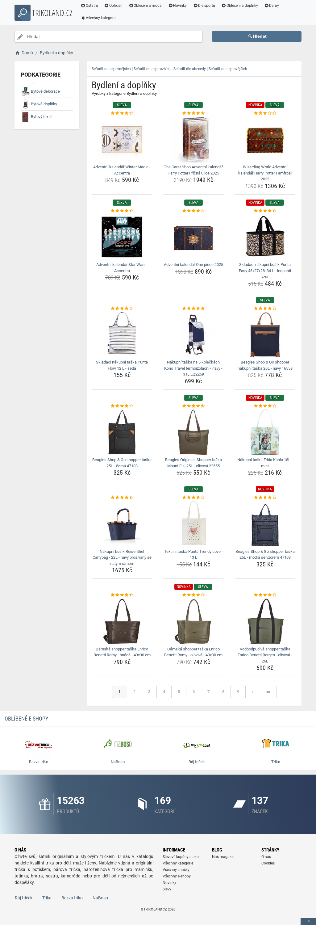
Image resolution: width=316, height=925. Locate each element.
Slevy (167, 889)
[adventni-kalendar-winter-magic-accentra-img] (122, 139)
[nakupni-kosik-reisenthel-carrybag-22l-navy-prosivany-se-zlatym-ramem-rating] (122, 497)
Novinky (180, 5)
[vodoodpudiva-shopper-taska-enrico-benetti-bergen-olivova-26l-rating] (265, 595)
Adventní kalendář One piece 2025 (193, 264)
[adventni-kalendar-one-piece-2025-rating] (194, 211)
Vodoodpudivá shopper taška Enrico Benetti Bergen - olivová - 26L (265, 655)
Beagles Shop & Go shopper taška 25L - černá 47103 (122, 462)
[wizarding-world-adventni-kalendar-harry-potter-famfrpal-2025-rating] (265, 113)
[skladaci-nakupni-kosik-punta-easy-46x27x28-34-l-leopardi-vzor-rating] (265, 211)
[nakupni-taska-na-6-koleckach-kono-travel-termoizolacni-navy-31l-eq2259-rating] (194, 308)
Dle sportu (206, 5)
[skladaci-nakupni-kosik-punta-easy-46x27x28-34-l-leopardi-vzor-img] (265, 237)
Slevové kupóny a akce (181, 857)
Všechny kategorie (101, 18)
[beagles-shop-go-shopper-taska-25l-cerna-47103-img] (122, 432)
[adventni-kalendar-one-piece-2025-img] (194, 237)
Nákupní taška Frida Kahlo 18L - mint (265, 462)
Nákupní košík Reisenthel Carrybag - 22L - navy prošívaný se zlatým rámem (122, 557)
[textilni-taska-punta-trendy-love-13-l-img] (194, 524)
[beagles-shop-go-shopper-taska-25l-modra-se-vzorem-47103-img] (265, 524)
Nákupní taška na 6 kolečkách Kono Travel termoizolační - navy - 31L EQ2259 (193, 368)
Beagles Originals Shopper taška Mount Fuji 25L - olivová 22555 (193, 462)
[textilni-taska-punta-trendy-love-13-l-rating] (194, 497)
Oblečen (116, 5)
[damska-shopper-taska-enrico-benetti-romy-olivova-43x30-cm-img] (194, 621)
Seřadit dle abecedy (189, 69)
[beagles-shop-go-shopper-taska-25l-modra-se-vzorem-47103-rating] (265, 497)
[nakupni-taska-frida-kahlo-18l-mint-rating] (265, 406)
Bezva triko (72, 897)
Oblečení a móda (148, 5)
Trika (47, 897)
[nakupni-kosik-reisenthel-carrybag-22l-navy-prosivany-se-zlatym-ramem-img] (122, 524)
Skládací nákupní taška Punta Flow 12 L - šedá (122, 365)
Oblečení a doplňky (242, 5)
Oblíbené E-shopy (26, 718)
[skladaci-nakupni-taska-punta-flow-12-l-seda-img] (122, 334)
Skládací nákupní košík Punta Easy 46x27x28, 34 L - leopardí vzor (265, 270)
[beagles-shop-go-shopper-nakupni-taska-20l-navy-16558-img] (265, 334)
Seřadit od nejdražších (152, 69)
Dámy (274, 5)
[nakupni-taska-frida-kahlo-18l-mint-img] (265, 432)
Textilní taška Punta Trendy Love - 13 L (193, 554)
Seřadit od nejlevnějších (111, 69)
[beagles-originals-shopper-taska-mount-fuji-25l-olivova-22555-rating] (194, 406)
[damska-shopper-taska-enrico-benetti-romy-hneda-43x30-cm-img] (122, 621)
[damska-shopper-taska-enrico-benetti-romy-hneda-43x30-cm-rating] (122, 595)
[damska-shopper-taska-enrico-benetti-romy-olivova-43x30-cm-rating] (194, 595)
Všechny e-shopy (177, 876)
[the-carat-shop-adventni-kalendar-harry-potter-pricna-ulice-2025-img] (194, 139)
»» (268, 691)
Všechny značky (176, 870)
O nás (266, 857)
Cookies (268, 863)
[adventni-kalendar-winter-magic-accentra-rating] (122, 113)
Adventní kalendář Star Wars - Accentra (122, 267)
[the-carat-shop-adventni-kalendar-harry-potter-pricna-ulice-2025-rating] (194, 113)
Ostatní (92, 5)
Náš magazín (223, 857)
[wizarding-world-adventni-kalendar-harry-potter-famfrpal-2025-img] (265, 139)
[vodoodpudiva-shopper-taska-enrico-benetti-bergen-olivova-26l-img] (265, 621)
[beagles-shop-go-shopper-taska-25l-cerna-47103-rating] (122, 406)
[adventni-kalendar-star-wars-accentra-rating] (122, 211)
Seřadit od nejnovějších (228, 69)
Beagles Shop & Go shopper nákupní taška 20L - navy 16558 (265, 365)
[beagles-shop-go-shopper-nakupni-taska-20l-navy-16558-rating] (265, 308)
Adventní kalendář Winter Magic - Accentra (122, 170)
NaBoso (100, 897)
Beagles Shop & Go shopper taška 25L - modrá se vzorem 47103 (265, 554)
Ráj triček (23, 897)
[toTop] (308, 921)
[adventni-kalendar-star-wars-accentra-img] (122, 237)
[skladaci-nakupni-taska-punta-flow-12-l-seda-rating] (122, 308)
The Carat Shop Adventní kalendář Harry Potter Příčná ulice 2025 (193, 170)
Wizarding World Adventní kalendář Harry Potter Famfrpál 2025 (265, 173)
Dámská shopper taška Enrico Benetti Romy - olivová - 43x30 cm (193, 652)
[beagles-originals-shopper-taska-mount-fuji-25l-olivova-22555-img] (194, 432)
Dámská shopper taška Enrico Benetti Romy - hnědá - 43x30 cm (122, 652)
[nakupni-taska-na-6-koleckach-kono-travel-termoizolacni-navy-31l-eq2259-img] (194, 334)
